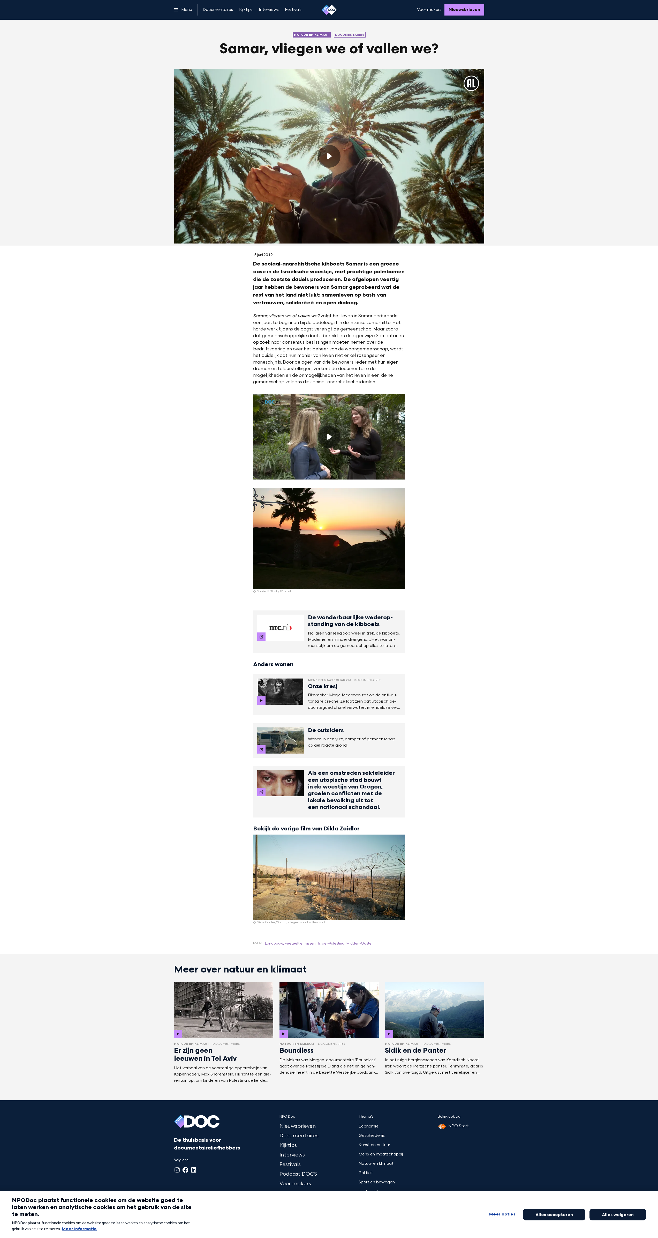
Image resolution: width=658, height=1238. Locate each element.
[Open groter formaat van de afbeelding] (329, 538)
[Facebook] (185, 1170)
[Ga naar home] (329, 10)
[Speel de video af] (329, 156)
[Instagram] (177, 1170)
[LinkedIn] (194, 1170)
